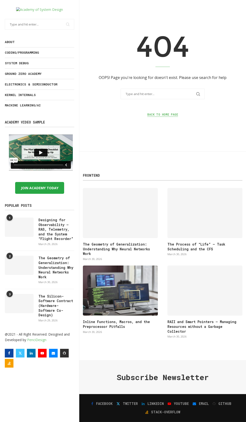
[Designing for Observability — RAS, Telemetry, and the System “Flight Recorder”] (19, 227)
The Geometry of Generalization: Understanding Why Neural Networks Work (55, 267)
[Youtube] (42, 353)
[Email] (53, 353)
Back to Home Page (162, 114)
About (10, 42)
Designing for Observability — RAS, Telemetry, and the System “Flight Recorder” (55, 229)
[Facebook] (9, 353)
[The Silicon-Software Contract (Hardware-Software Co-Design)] (19, 303)
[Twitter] (20, 353)
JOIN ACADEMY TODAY (39, 188)
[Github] (64, 353)
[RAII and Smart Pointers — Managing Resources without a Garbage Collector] (204, 291)
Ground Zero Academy (23, 73)
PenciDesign (36, 340)
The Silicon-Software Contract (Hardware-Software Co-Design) (55, 305)
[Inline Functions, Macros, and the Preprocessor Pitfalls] (120, 291)
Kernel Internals (20, 95)
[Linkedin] (31, 353)
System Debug (17, 63)
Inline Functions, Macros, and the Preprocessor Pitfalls (116, 324)
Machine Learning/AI (23, 105)
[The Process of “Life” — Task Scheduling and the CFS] (204, 213)
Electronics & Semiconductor (31, 84)
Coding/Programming (22, 52)
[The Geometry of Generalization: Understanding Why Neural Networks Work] (19, 265)
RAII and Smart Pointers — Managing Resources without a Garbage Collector (201, 326)
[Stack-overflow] (9, 363)
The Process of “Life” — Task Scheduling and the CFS (196, 246)
